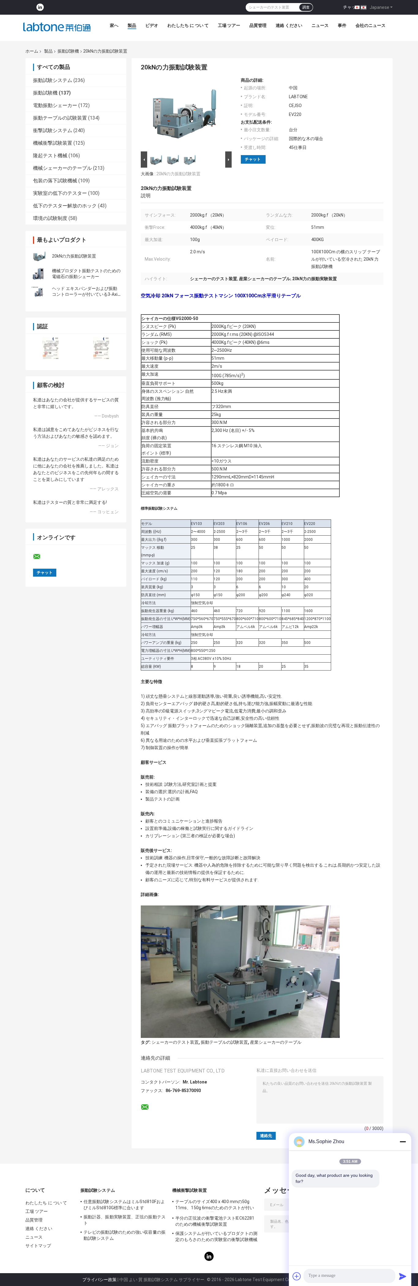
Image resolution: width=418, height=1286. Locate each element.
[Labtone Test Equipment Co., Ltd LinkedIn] (40, 7)
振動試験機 (68, 51)
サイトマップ (38, 1245)
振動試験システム (52, 80)
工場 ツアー (229, 25)
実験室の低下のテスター (60, 193)
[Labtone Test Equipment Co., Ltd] (57, 27)
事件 (342, 25)
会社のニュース (371, 25)
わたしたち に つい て (188, 25)
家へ (114, 25)
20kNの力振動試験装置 (74, 256)
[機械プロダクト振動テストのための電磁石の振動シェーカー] (39, 273)
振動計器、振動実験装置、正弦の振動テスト (125, 1219)
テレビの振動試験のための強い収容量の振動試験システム (125, 1235)
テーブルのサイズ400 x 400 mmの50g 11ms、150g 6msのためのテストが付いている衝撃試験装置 (214, 1205)
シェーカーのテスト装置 (175, 1042)
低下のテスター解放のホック (65, 206)
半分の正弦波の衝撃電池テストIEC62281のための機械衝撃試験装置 (214, 1221)
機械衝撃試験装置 (52, 143)
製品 (132, 25)
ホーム (31, 51)
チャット (351, 7)
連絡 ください (289, 25)
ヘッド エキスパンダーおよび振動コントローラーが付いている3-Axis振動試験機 (86, 294)
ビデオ (151, 25)
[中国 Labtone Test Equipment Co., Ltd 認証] (50, 348)
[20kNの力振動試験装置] (39, 256)
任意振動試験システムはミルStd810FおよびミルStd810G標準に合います (124, 1204)
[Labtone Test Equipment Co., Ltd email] (40, 557)
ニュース (320, 25)
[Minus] (402, 1141)
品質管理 (258, 25)
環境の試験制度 (50, 218)
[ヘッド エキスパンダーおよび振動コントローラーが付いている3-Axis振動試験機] (39, 291)
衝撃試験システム (52, 130)
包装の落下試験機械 (55, 181)
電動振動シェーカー (55, 105)
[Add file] (297, 1276)
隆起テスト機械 (50, 155)
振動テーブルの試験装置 (60, 118)
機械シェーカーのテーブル (62, 168)
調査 (306, 7)
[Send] (403, 1276)
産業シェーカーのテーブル (275, 1042)
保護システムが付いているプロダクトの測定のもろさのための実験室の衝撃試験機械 (216, 1236)
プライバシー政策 (99, 1279)
